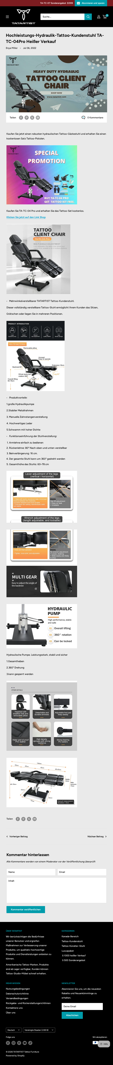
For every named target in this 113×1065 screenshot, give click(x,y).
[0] (105, 17)
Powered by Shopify (15, 1055)
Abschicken (72, 1015)
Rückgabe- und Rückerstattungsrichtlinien (28, 1003)
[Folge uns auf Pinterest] (19, 1043)
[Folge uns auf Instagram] (13, 1043)
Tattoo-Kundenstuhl (72, 941)
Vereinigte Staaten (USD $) (37, 1030)
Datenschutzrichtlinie (17, 993)
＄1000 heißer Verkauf (74, 955)
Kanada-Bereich (70, 936)
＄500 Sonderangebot (73, 960)
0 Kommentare (95, 117)
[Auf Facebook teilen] (21, 117)
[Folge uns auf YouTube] (25, 1043)
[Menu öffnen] (7, 17)
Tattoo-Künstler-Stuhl (73, 946)
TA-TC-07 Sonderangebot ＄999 (56, 3)
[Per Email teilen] (38, 117)
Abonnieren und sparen (93, 3)
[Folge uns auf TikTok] (30, 1043)
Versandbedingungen (17, 998)
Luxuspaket (68, 950)
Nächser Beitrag (96, 836)
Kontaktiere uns (14, 1007)
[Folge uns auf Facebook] (8, 1043)
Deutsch (11, 1030)
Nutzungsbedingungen (18, 988)
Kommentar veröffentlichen (26, 909)
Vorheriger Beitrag (18, 836)
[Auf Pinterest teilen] (27, 117)
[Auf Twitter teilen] (32, 117)
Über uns (10, 1012)
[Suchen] (88, 17)
